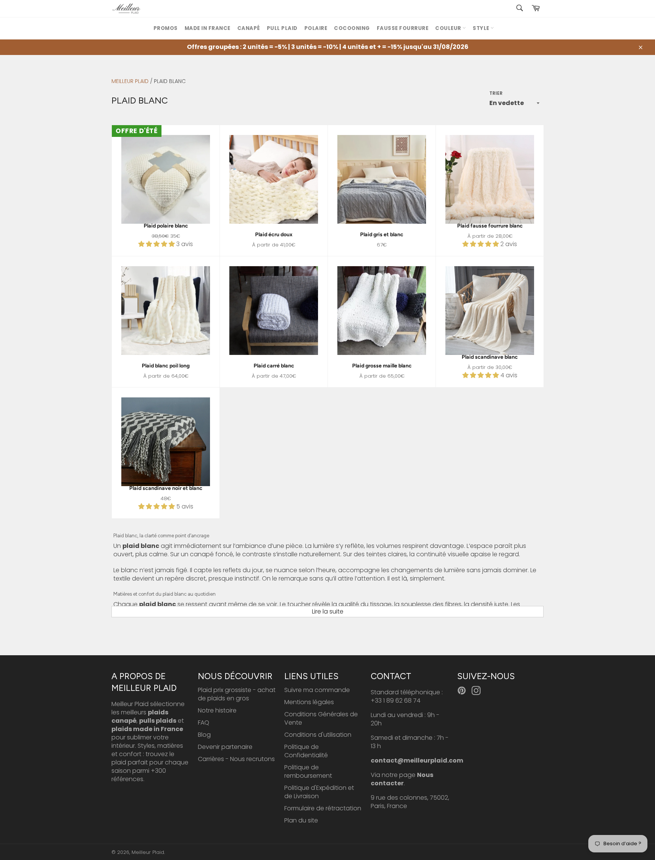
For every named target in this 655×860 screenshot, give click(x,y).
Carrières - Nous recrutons (236, 759)
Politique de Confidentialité (306, 751)
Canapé (248, 28)
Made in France (207, 28)
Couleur (448, 28)
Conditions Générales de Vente (321, 718)
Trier (496, 93)
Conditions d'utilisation (317, 734)
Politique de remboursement (308, 771)
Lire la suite (327, 611)
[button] (157, 244)
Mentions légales (309, 702)
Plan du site (301, 820)
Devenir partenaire (225, 746)
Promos (166, 28)
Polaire (316, 28)
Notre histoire (217, 710)
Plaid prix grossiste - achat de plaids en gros (237, 694)
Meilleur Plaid (130, 81)
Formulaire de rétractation (322, 808)
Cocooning (352, 28)
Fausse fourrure (403, 28)
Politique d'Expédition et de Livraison (319, 791)
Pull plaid (282, 28)
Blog (204, 734)
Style (481, 28)
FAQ (203, 722)
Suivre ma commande (317, 690)
